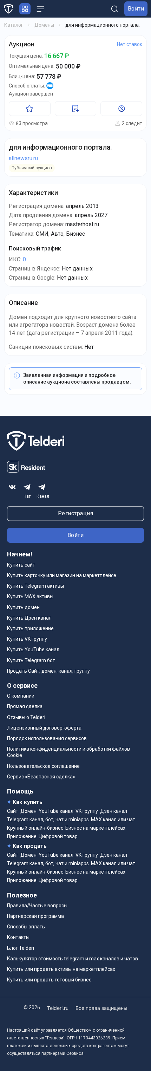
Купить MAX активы (30, 596)
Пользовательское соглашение (43, 766)
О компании (20, 696)
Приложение (22, 836)
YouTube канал (56, 811)
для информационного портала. (60, 147)
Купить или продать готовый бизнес (49, 979)
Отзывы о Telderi (26, 717)
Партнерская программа (35, 916)
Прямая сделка (24, 706)
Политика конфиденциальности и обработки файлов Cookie (68, 752)
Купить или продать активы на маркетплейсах (61, 969)
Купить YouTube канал (33, 649)
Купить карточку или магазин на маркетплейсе (61, 575)
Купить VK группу (27, 639)
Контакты (18, 937)
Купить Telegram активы (35, 586)
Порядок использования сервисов (47, 738)
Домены (44, 25)
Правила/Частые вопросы (37, 905)
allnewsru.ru (23, 158)
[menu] (40, 9)
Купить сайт (21, 565)
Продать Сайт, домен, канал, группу (48, 671)
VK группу (87, 811)
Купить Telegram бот (31, 660)
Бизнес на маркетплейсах (95, 828)
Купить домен (23, 607)
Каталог (13, 25)
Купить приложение (30, 628)
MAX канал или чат (113, 819)
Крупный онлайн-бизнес (35, 828)
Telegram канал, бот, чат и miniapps (48, 819)
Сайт (12, 811)
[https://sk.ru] (26, 471)
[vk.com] (12, 487)
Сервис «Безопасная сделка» (41, 776)
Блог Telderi (20, 948)
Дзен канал (113, 811)
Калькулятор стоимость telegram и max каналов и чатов (72, 958)
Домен (28, 811)
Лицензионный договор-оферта (44, 728)
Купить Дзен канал (29, 618)
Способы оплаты (26, 926)
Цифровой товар (58, 836)
